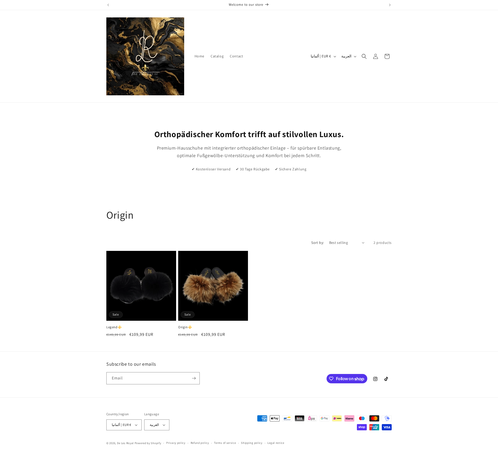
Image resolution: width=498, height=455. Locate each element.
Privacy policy (175, 443)
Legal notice (275, 443)
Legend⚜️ (114, 327)
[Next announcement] (390, 5)
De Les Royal (125, 443)
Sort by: (317, 242)
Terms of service (225, 443)
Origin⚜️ (185, 327)
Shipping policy (251, 443)
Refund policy (200, 443)
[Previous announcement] (108, 5)
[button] (364, 56)
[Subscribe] (193, 378)
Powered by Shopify (148, 443)
